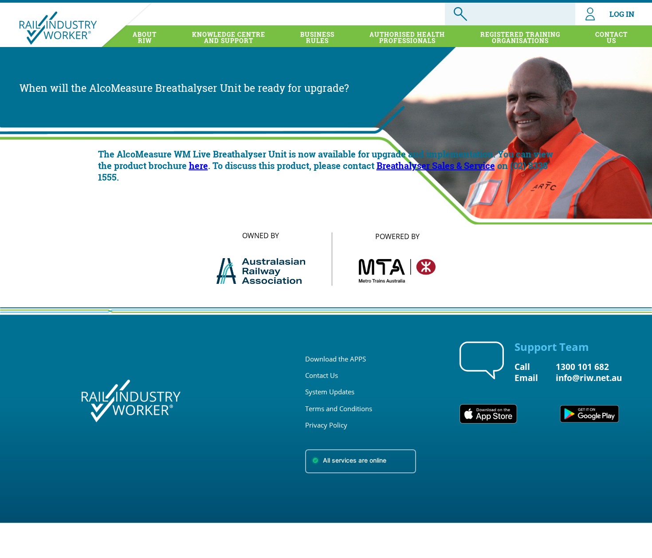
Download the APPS (335, 358)
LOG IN (621, 14)
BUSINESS (317, 38)
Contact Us (321, 375)
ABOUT (145, 38)
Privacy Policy (326, 424)
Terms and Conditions (338, 408)
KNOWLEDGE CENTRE (228, 38)
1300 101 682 (582, 366)
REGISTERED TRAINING (520, 38)
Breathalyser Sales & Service (436, 165)
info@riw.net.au (589, 377)
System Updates (329, 391)
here (198, 165)
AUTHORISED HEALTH (407, 38)
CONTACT (611, 38)
